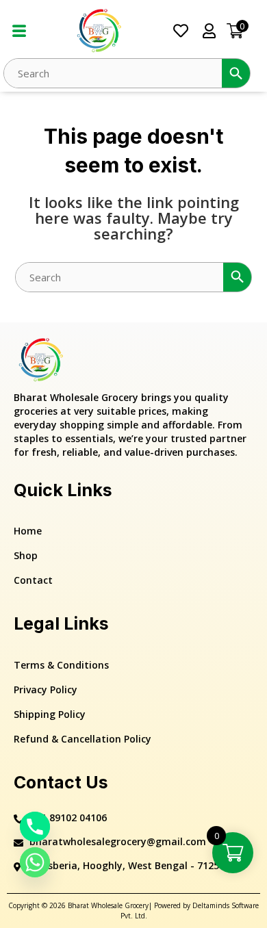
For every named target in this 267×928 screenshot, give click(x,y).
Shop (26, 555)
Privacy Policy (45, 689)
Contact (33, 580)
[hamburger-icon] (18, 31)
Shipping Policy (50, 714)
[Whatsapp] (35, 862)
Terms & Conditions (61, 664)
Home (28, 530)
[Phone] (35, 827)
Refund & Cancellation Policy (82, 738)
